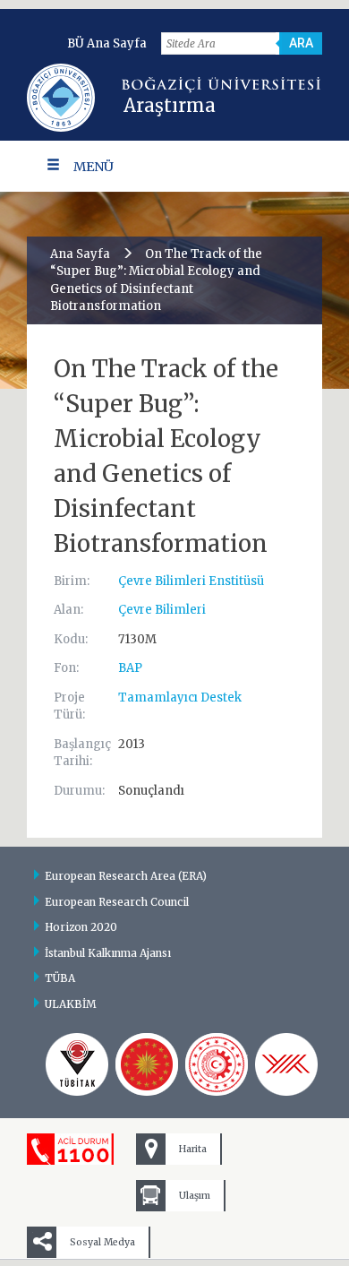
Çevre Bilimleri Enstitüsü (191, 581)
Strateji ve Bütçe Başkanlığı (146, 1064)
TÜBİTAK (77, 1064)
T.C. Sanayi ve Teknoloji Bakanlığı (216, 1064)
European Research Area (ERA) (126, 876)
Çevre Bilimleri (162, 609)
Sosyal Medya (102, 1242)
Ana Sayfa (80, 254)
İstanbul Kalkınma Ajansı (108, 953)
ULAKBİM (71, 1004)
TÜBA (60, 978)
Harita (193, 1149)
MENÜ (93, 167)
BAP (130, 668)
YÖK (286, 1064)
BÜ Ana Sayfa (107, 43)
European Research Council (117, 902)
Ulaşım (194, 1195)
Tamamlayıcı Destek (180, 697)
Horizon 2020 (81, 927)
